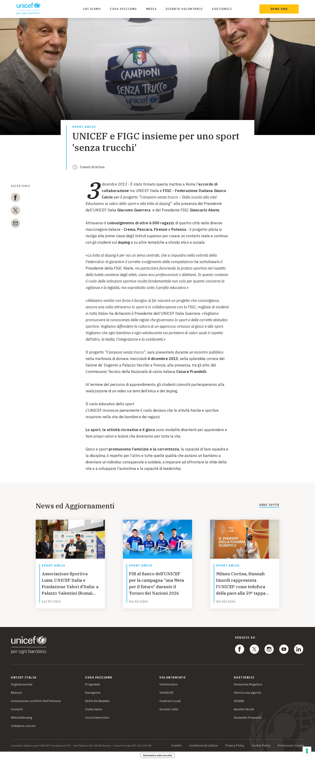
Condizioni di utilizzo (203, 745)
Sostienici (222, 9)
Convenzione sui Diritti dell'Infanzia (36, 701)
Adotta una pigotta (247, 692)
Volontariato (168, 684)
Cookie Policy (261, 745)
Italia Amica (93, 709)
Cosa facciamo (123, 9)
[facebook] (15, 198)
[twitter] (15, 211)
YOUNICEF (166, 692)
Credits (176, 745)
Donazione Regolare (248, 684)
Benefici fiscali (244, 709)
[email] (15, 224)
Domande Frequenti (248, 717)
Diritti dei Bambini (97, 701)
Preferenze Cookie (291, 745)
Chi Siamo (92, 9)
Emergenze (93, 692)
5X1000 (239, 701)
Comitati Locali (170, 701)
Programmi (92, 684)
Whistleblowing (21, 717)
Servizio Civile (168, 709)
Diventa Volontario (184, 9)
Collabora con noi (23, 726)
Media (151, 9)
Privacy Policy (234, 745)
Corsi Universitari (97, 717)
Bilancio (16, 692)
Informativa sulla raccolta (157, 755)
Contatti (17, 709)
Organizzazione (22, 684)
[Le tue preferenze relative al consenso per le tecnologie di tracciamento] (307, 751)
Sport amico (84, 127)
